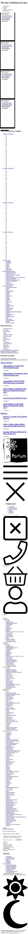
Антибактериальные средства (13, 684)
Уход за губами (9, 742)
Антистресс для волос (11, 820)
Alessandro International (11, 287)
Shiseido (8, 321)
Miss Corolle (8, 268)
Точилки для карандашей (12, 729)
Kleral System (9, 309)
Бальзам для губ (9, 674)
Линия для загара (10, 685)
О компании (11, 506)
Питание (8, 738)
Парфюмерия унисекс (11, 641)
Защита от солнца (10, 753)
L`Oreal (7, 313)
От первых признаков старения (13, 750)
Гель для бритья (9, 663)
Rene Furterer (9, 319)
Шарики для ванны (10, 792)
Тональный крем (10, 712)
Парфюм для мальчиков (11, 671)
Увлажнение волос (10, 813)
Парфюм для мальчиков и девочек (14, 672)
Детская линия (6, 260)
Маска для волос (10, 803)
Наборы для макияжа (11, 278)
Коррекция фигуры (10, 761)
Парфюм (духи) (9, 621)
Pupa (7, 317)
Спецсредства (9, 699)
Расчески (8, 825)
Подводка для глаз (10, 695)
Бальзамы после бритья (11, 661)
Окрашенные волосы (11, 809)
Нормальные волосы (11, 804)
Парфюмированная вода (11, 623)
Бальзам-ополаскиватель (11, 802)
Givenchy (8, 266)
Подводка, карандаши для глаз (13, 279)
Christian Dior (9, 295)
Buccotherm (8, 262)
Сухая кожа (8, 745)
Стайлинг (8, 823)
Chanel (7, 294)
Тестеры (8, 626)
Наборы (8, 630)
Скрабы (8, 736)
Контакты (11, 512)
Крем (7, 786)
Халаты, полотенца (10, 794)
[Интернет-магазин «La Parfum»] (15, 462)
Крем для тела (9, 635)
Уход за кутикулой (10, 720)
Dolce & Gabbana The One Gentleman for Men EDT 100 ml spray (7, 17)
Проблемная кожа (10, 747)
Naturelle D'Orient (10, 316)
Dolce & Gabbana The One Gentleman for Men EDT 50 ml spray (7, 46)
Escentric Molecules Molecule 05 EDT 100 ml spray (14, 433)
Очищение (8, 734)
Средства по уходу (7, 286)
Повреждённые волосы (11, 808)
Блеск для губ (9, 675)
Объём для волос (10, 815)
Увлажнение (9, 733)
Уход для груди (9, 772)
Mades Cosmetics (10, 314)
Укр (4, 614)
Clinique (8, 298)
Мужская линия (9, 755)
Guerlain (8, 304)
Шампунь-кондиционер (11, 799)
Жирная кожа (9, 748)
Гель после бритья (10, 662)
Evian (7, 303)
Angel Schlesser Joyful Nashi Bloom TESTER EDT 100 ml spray (13, 405)
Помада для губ (9, 677)
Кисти (7, 726)
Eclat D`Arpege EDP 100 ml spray (15, 398)
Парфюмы (11, 511)
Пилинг (8, 737)
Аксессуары (9, 688)
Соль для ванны (9, 793)
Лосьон (7, 785)
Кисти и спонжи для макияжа (13, 274)
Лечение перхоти (10, 818)
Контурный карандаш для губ (13, 702)
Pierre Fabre (8, 270)
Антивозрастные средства (12, 751)
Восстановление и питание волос (14, 814)
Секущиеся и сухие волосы (12, 810)
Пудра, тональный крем (11, 281)
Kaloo (7, 267)
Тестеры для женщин (8, 202)
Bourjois (8, 293)
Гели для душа (9, 658)
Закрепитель (9, 718)
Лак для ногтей (9, 276)
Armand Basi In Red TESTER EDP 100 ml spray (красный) (13, 382)
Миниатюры (9, 628)
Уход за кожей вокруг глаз (12, 743)
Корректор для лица (10, 709)
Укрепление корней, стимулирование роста (16, 816)
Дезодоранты (9, 634)
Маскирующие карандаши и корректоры (15, 277)
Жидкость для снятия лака (12, 721)
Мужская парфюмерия (8, 168)
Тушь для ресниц (10, 284)
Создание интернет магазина (7, 930)
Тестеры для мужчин (8, 232)
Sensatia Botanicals (10, 320)
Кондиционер (9, 800)
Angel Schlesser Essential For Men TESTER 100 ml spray (15, 374)
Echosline (8, 299)
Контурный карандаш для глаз (13, 694)
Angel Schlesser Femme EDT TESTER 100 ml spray (13, 367)
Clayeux (8, 263)
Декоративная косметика (9, 271)
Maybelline (8, 315)
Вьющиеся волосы (10, 812)
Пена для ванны (9, 683)
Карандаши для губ (10, 273)
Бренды (10, 510)
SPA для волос (9, 821)
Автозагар (8, 754)
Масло (7, 765)
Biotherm (8, 292)
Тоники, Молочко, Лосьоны (12, 740)
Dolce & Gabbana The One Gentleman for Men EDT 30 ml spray (7, 75)
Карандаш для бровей (11, 693)
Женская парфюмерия (8, 133)
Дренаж (8, 760)
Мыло (7, 637)
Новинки (4, 413)
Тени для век (9, 283)
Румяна (7, 282)
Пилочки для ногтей (10, 728)
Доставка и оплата (13, 507)
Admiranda (8, 261)
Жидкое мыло (9, 682)
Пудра (7, 710)
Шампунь (8, 679)
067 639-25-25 (6, 565)
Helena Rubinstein (10, 305)
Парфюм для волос (10, 639)
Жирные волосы (10, 805)
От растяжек (9, 762)
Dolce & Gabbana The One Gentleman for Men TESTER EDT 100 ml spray (7, 104)
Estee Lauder (9, 301)
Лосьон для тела (9, 636)
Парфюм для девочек (11, 669)
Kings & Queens (9, 308)
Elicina (7, 300)
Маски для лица (9, 749)
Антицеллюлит (9, 759)
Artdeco (7, 288)
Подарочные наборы (11, 686)
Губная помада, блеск (11, 272)
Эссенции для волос (10, 819)
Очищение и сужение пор (12, 739)
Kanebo (7, 306)
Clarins (7, 297)
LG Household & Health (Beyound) (14, 311)
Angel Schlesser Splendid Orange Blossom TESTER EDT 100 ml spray (14, 390)
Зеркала (8, 724)
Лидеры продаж (6, 363)
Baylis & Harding (10, 290)
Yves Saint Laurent (10, 322)
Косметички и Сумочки (11, 727)
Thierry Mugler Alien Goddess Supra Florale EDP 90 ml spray (14, 425)
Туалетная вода (9, 624)
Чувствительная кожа (11, 744)
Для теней (8, 723)
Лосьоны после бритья (11, 659)
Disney (7, 265)
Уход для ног (9, 778)
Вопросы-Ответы (13, 509)
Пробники (8, 629)
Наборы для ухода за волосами (13, 824)
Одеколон (8, 625)
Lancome (8, 310)
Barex (7, 289)
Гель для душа (9, 632)
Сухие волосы (9, 807)
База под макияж (10, 707)
